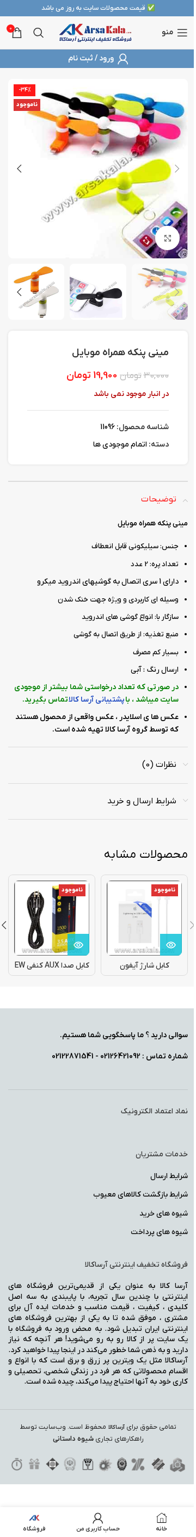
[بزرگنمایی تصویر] (167, 238)
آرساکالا (116, 1427)
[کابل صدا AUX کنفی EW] (51, 918)
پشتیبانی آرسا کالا (97, 700)
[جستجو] (39, 33)
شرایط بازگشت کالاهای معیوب (140, 1194)
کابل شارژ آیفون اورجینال (144, 971)
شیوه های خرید (163, 1213)
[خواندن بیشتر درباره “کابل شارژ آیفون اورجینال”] (171, 945)
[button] (177, 168)
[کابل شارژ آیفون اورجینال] (144, 918)
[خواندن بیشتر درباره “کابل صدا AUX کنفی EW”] (78, 945)
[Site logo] (95, 32)
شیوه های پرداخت (159, 1232)
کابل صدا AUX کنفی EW (52, 965)
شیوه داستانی (73, 1438)
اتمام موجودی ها (120, 444)
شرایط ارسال (169, 1176)
